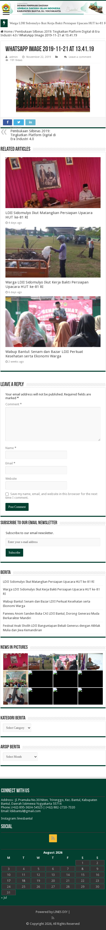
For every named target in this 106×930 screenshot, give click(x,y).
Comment (13, 404)
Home (8, 31)
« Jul (4, 897)
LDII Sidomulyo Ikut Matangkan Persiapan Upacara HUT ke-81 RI (48, 582)
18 (23, 881)
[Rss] (53, 838)
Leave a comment (80, 57)
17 (8, 881)
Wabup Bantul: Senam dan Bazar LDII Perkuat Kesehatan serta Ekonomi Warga (44, 353)
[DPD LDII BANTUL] (53, 7)
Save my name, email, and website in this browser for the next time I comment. (51, 495)
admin (13, 57)
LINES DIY (60, 912)
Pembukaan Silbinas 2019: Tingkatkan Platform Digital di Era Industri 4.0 (33, 133)
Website (11, 478)
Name (10, 448)
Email (10, 463)
